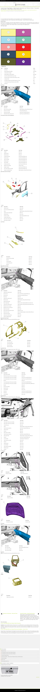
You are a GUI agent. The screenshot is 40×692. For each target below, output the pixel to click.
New (13, 0)
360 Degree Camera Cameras (7, 663)
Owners (7, 0)
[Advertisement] (20, 15)
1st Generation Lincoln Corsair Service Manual (8, 653)
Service (10, 0)
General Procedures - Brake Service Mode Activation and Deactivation (12, 656)
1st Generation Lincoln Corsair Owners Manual (8, 652)
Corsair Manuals (3, 0)
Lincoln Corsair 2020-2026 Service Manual (7, 10)
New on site (3, 659)
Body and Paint (15, 10)
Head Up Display (3, 658)
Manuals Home (3, 650)
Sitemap (17, 0)
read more (37, 677)
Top (14, 0)
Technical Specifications (5, 655)
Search (20, 0)
